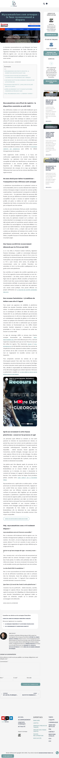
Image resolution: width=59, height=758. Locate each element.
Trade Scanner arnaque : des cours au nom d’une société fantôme (50, 135)
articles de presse (14, 647)
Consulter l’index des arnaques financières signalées (17, 618)
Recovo (30, 344)
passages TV (27, 645)
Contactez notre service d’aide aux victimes (16, 518)
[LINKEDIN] (11, 718)
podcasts (33, 645)
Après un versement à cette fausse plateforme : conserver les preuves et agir (19, 90)
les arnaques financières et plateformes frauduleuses (19, 624)
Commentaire (4, 661)
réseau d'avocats (30, 643)
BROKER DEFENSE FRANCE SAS (46, 753)
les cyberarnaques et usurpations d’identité (16, 626)
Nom (2, 678)
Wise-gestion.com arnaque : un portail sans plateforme (51, 102)
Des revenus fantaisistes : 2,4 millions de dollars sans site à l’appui (19, 85)
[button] (44, 3)
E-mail (15, 678)
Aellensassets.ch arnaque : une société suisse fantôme (51, 168)
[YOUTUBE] (3, 718)
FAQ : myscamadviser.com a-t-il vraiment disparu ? (19, 93)
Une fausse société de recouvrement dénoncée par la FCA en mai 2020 (19, 81)
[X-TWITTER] (7, 718)
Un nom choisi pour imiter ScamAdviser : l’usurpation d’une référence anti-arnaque (18, 76)
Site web (29, 678)
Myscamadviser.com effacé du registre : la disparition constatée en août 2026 (17, 72)
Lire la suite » (49, 121)
